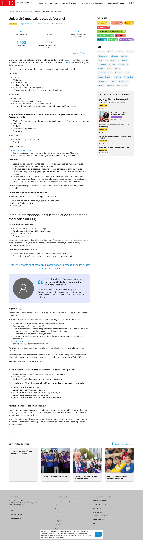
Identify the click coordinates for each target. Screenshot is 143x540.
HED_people (103, 27)
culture (113, 40)
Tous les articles (61, 497)
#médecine (115, 60)
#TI (107, 60)
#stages (113, 81)
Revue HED (53, 3)
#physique (114, 56)
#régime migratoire (104, 77)
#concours (118, 73)
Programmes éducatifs (116, 3)
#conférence (123, 81)
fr (133, 3)
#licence (38, 24)
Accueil (11, 11)
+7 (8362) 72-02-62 (17, 514)
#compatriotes (123, 64)
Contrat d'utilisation (101, 516)
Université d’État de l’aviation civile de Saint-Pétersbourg (115, 126)
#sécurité (101, 52)
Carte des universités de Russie (92, 3)
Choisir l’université (122, 444)
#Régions (110, 85)
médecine (69, 62)
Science (129, 23)
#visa (127, 73)
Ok (98, 534)
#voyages (101, 85)
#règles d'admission (26, 24)
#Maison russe (122, 85)
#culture (112, 64)
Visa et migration (105, 35)
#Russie (125, 60)
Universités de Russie (69, 3)
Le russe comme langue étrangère (111, 31)
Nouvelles (97, 508)
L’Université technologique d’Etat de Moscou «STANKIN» (115, 137)
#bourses (101, 69)
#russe (100, 60)
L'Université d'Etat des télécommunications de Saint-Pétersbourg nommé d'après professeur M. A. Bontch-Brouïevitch (114, 101)
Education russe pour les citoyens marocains (120, 113)
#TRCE (109, 69)
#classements (102, 56)
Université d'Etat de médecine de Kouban (114, 147)
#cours (117, 69)
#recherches (128, 77)
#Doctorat (129, 52)
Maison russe (126, 40)
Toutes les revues (99, 505)
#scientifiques (103, 81)
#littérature (102, 64)
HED (94, 523)
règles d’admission (21, 341)
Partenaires (97, 512)
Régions (102, 40)
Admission (29, 11)
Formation (117, 23)
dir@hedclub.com (16, 518)
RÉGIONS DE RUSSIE (99, 501)
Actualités (42, 3)
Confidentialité (99, 520)
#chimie (124, 56)
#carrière (117, 77)
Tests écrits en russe (22, 150)
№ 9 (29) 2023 (57, 24)
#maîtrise (47, 24)
